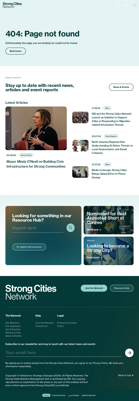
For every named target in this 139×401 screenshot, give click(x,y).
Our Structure (12, 329)
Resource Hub (13, 332)
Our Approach (13, 326)
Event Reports (111, 136)
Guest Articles (26, 155)
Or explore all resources (29, 247)
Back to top (125, 375)
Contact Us (41, 326)
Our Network (12, 322)
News (107, 108)
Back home (15, 51)
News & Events (121, 87)
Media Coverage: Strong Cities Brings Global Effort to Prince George (109, 174)
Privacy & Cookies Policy (67, 324)
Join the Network (44, 322)
